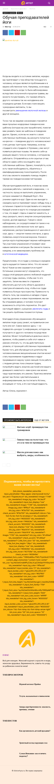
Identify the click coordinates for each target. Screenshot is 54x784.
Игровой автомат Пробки (30, 684)
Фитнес (32, 9)
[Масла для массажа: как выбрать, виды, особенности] (9, 455)
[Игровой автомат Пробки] (10, 684)
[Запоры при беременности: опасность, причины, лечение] (10, 708)
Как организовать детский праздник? (34, 731)
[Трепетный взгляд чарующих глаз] (10, 742)
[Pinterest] (17, 32)
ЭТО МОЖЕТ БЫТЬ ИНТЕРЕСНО (17, 420)
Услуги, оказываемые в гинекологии (34, 696)
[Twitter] (11, 32)
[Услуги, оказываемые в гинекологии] (10, 696)
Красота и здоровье (19, 9)
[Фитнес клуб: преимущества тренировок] (9, 430)
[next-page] (8, 465)
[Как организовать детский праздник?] (10, 730)
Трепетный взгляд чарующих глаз (33, 743)
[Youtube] (31, 776)
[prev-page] (4, 465)
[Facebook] (5, 32)
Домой (5, 9)
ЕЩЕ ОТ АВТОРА (42, 420)
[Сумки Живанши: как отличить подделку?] (10, 754)
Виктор (8, 27)
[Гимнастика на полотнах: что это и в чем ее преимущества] (9, 442)
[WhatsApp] (23, 32)
